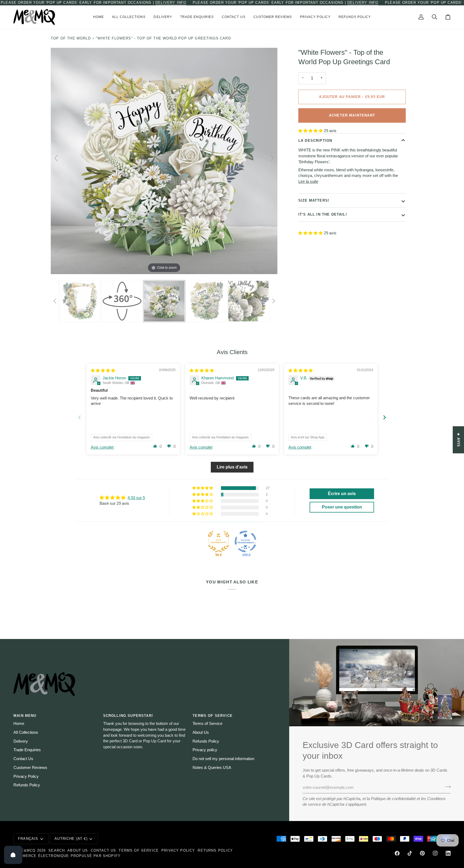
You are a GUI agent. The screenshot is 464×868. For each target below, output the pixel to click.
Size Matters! (313, 200)
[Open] (13, 855)
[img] (103, 370)
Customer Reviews (30, 767)
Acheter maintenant (352, 115)
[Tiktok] (410, 853)
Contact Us (23, 759)
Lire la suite (308, 181)
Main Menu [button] (25, 716)
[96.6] (218, 541)
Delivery (20, 741)
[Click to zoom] (164, 160)
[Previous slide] (56, 158)
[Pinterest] (422, 853)
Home (18, 723)
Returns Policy (215, 850)
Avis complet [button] (102, 447)
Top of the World (71, 38)
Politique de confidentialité (393, 799)
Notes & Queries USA (212, 767)
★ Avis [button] (458, 440)
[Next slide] (272, 158)
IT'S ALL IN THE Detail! (322, 214)
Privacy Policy (26, 776)
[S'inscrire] (446, 787)
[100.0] (245, 541)
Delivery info (170, 3)
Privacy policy (205, 750)
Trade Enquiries (27, 750)
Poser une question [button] (342, 507)
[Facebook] (397, 853)
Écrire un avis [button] (342, 493)
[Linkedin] (448, 853)
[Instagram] (435, 853)
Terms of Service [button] (213, 716)
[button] (129, 17)
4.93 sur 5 (136, 498)
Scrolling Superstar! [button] (128, 716)
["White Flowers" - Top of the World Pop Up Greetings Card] (80, 301)
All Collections (25, 732)
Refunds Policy (26, 785)
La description (315, 141)
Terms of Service (207, 723)
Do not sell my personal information (223, 759)
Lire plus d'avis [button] (232, 467)
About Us (201, 732)
